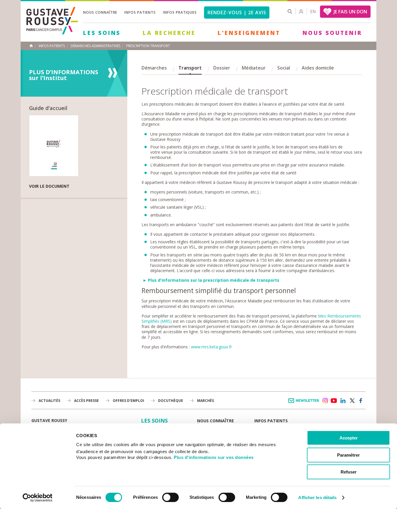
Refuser (349, 471)
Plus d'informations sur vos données (214, 457)
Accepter (348, 437)
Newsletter (304, 403)
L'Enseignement (249, 33)
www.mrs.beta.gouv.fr (211, 347)
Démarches (154, 68)
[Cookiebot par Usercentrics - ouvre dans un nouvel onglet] (37, 497)
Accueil (31, 45)
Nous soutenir (332, 33)
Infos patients (139, 12)
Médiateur (254, 68)
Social (283, 68)
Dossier (221, 68)
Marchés (205, 400)
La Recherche (169, 33)
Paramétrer (348, 455)
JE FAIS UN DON (350, 11)
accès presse (86, 400)
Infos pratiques (180, 12)
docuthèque (170, 400)
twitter (352, 401)
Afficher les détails (317, 497)
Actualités (49, 400)
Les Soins (102, 33)
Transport (190, 68)
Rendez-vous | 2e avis (237, 12)
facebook (361, 401)
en (313, 11)
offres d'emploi (128, 400)
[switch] (170, 497)
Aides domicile (318, 68)
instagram (325, 401)
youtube (334, 401)
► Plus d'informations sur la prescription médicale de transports (211, 280)
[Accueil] (52, 33)
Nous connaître (100, 12)
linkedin (343, 401)
